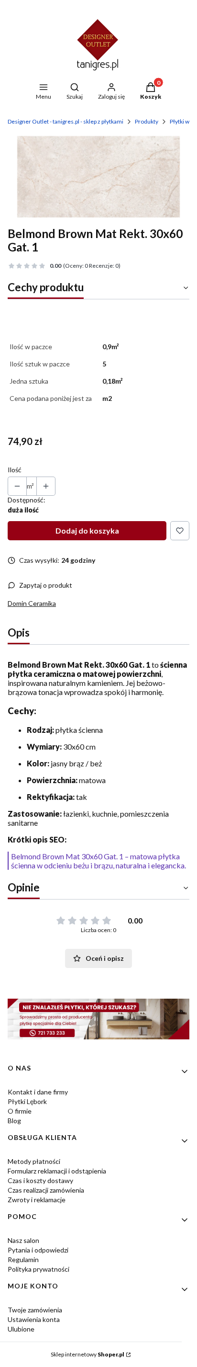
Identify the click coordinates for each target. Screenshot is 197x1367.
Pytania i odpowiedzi (38, 1250)
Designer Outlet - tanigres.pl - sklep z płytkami (65, 121)
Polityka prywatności (38, 1269)
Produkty (146, 121)
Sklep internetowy (87, 1354)
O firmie (20, 1111)
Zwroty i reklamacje (37, 1200)
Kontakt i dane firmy (38, 1092)
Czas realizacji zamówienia (46, 1190)
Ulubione (21, 1329)
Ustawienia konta (34, 1319)
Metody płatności (34, 1161)
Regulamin (23, 1259)
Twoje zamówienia (35, 1310)
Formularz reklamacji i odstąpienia (57, 1171)
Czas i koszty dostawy (40, 1180)
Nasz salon (23, 1240)
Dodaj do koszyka (87, 530)
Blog (14, 1120)
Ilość (15, 470)
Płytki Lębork (27, 1101)
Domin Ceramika (32, 603)
